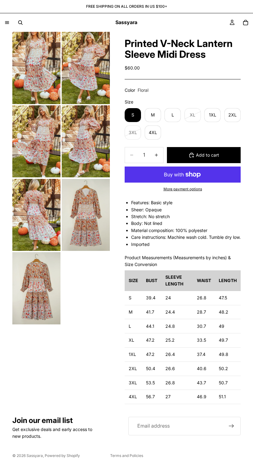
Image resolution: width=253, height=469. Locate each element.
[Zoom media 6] (86, 215)
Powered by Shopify (62, 455)
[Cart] (245, 22)
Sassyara (35, 455)
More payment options (183, 189)
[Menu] (7, 22)
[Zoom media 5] (36, 215)
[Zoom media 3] (36, 141)
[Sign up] (231, 426)
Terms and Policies (126, 455)
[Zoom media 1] (36, 68)
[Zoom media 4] (86, 141)
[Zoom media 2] (86, 68)
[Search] (20, 22)
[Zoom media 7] (36, 288)
